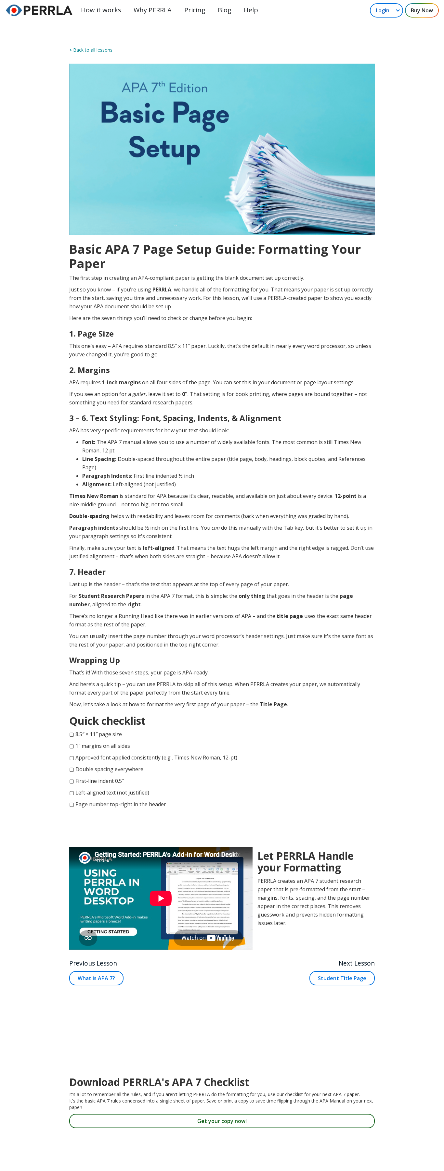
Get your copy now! (222, 1121)
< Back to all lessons (90, 50)
